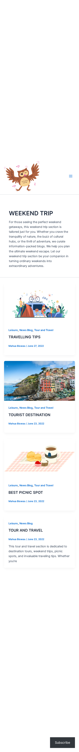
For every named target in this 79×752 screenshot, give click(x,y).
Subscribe (62, 742)
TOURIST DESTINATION (29, 414)
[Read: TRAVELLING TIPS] (39, 303)
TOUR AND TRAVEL (26, 530)
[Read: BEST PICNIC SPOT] (39, 458)
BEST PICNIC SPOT (26, 492)
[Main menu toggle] (70, 176)
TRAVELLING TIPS (25, 337)
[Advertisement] (39, 39)
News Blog (26, 330)
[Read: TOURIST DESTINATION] (39, 381)
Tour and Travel (43, 330)
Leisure (13, 330)
